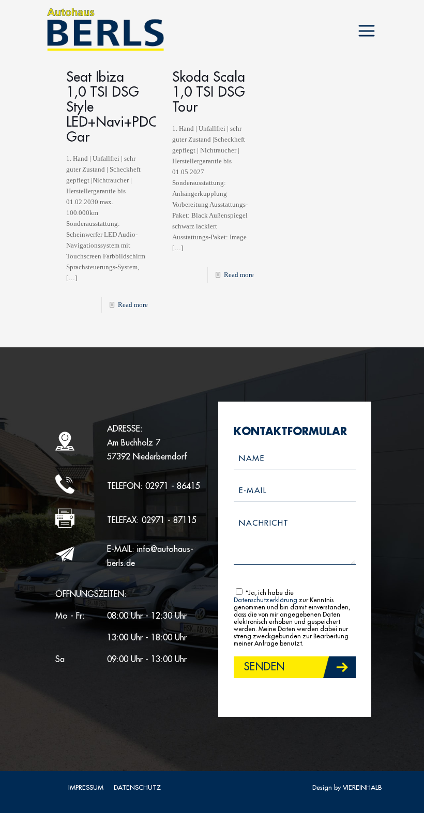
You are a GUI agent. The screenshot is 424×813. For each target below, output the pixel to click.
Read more (133, 305)
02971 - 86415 (172, 486)
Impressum (85, 787)
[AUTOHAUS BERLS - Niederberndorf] (105, 30)
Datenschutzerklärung (265, 600)
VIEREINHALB (362, 787)
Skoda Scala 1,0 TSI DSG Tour (208, 92)
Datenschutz (137, 787)
